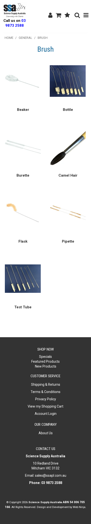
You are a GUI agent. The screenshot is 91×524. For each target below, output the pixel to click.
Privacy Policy (45, 399)
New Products (45, 366)
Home (9, 38)
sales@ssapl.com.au (50, 475)
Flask (22, 241)
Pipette (68, 241)
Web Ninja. (79, 507)
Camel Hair (67, 175)
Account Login (46, 414)
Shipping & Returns (45, 384)
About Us (46, 433)
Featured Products (45, 361)
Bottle (68, 109)
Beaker (23, 109)
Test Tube (23, 307)
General (25, 38)
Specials (45, 357)
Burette (23, 175)
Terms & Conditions (45, 392)
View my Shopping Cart (45, 406)
